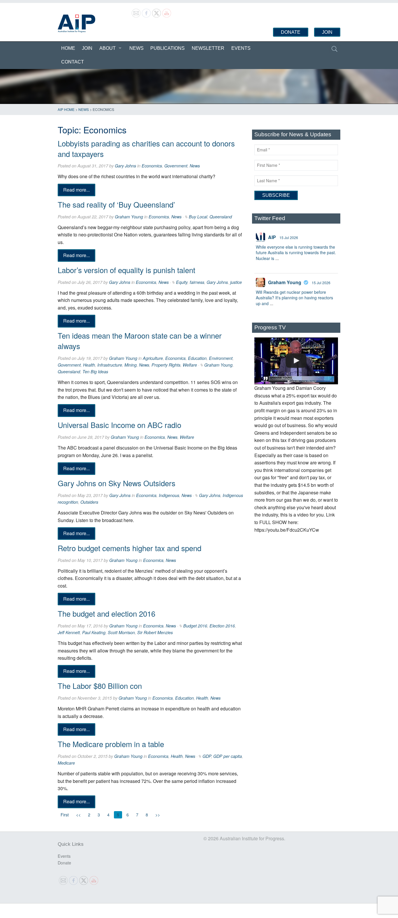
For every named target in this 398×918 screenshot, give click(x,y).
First (65, 815)
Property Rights (166, 365)
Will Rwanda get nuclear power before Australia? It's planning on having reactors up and (294, 297)
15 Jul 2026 (288, 237)
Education (197, 358)
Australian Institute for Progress (76, 24)
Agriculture (153, 358)
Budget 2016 (195, 626)
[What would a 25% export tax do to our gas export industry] (296, 361)
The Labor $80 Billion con (100, 685)
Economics (152, 166)
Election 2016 (222, 626)
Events (241, 48)
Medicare (66, 763)
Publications (167, 48)
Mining (130, 365)
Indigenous (169, 495)
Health (89, 365)
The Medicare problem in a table (111, 744)
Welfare (190, 365)
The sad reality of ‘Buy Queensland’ (116, 204)
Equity (181, 282)
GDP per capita (227, 756)
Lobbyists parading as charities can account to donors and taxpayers (146, 148)
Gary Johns (125, 166)
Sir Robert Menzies (155, 632)
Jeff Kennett (69, 632)
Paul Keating (93, 632)
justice (236, 282)
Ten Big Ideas (95, 371)
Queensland (220, 217)
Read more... (76, 189)
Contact (72, 61)
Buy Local (198, 217)
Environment (221, 358)
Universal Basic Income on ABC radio (119, 425)
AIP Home (66, 109)
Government (175, 166)
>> (157, 815)
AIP (272, 237)
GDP (206, 756)
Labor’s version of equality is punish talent (126, 270)
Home (68, 48)
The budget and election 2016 (106, 613)
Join (327, 32)
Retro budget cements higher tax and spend (129, 548)
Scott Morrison (121, 632)
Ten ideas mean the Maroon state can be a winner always (140, 340)
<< (78, 815)
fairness (197, 282)
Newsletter (208, 48)
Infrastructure (109, 365)
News (136, 48)
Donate (290, 32)
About (107, 48)
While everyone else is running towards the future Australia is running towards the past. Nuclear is (296, 252)
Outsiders (89, 502)
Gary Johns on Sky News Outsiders (116, 483)
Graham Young (129, 217)
